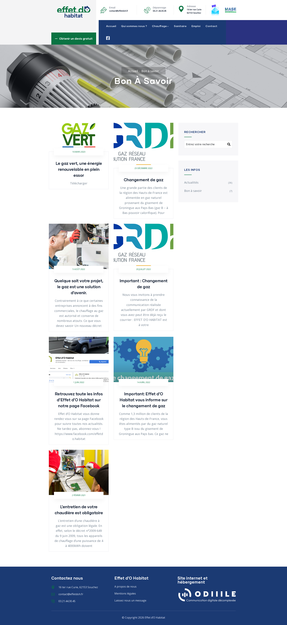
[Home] (73, 12)
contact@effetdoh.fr (118, 10)
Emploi (195, 26)
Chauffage (159, 26)
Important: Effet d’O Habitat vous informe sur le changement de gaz (143, 399)
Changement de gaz (143, 179)
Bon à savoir (193, 191)
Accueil (111, 26)
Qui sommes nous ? (134, 26)
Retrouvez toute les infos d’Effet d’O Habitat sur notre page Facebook (79, 399)
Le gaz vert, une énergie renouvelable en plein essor (79, 169)
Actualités (191, 182)
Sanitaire (180, 26)
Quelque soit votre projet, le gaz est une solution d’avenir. (78, 286)
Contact (211, 26)
